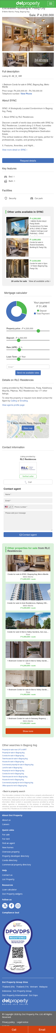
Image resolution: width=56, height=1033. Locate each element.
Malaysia (43, 986)
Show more (28, 731)
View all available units (30, 281)
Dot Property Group (22, 991)
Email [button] (42, 1029)
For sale (6, 834)
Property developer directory (15, 856)
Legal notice (22, 1022)
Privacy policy (8, 1022)
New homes (7, 847)
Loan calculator (9, 889)
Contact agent (29, 534)
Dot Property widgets (12, 893)
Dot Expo (33, 995)
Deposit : (10, 337)
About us (6, 820)
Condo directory (9, 860)
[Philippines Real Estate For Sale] (28, 3)
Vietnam (34, 986)
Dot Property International (14, 995)
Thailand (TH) (22, 986)
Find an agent (8, 843)
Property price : (14, 328)
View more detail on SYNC (14, 149)
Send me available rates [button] (28, 372)
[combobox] (9, 507)
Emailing (24, 400)
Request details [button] (28, 160)
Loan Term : (12, 356)
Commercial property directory (16, 864)
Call (14, 1029)
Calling (14, 400)
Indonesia (6, 991)
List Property (8, 879)
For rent (6, 838)
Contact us (7, 875)
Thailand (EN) (8, 986)
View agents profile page (13, 404)
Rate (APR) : (12, 347)
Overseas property (11, 851)
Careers (5, 824)
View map (28, 428)
